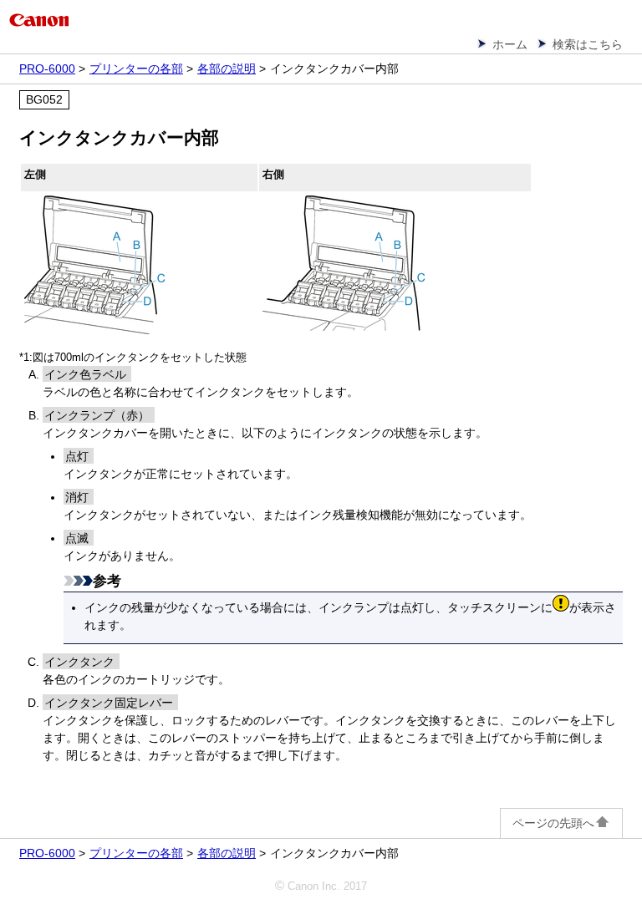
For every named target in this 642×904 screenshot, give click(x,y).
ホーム (509, 44)
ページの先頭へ (553, 823)
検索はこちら (588, 44)
